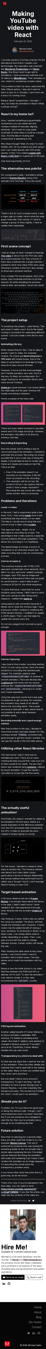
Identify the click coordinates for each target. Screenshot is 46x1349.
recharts (31, 767)
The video (6, 255)
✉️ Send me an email (13, 1277)
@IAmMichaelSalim (26, 51)
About (37, 1312)
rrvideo (32, 524)
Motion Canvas (18, 1143)
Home (37, 1307)
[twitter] (33, 1201)
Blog (38, 1317)
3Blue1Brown (20, 78)
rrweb (28, 515)
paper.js (28, 598)
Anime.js (5, 387)
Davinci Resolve (18, 178)
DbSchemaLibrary (32, 1260)
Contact (36, 1327)
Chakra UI (37, 910)
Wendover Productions (16, 69)
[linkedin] (29, 1201)
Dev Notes (35, 1322)
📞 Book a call (34, 1277)
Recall (15, 1260)
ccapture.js (7, 682)
